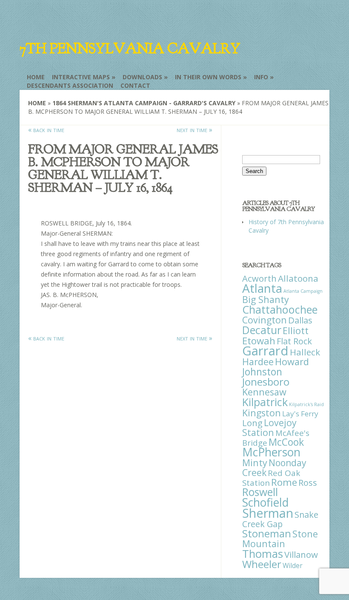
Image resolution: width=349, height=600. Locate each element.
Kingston (261, 413)
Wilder (293, 565)
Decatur (261, 330)
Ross (307, 482)
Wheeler (261, 564)
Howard (292, 361)
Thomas (262, 553)
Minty (254, 462)
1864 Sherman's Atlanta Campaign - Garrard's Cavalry (143, 103)
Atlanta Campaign (303, 291)
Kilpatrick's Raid (306, 404)
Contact (135, 85)
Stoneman (266, 533)
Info (261, 77)
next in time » (194, 129)
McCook (286, 442)
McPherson (271, 452)
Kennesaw (264, 392)
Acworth (259, 278)
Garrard (265, 350)
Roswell (260, 492)
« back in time (46, 129)
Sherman (267, 513)
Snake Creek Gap (280, 519)
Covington (264, 320)
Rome (284, 482)
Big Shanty (265, 299)
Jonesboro (265, 382)
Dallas (300, 320)
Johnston (262, 371)
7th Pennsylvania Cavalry (130, 48)
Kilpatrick (265, 402)
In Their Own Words (208, 77)
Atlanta (262, 288)
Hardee (258, 361)
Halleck (305, 352)
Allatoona (298, 278)
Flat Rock (294, 341)
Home (36, 77)
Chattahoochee (280, 309)
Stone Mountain (280, 539)
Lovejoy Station (269, 427)
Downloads (142, 77)
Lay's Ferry (300, 413)
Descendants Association (70, 85)
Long (252, 423)
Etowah (258, 340)
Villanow (301, 554)
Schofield (265, 502)
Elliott (296, 330)
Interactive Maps (81, 77)
